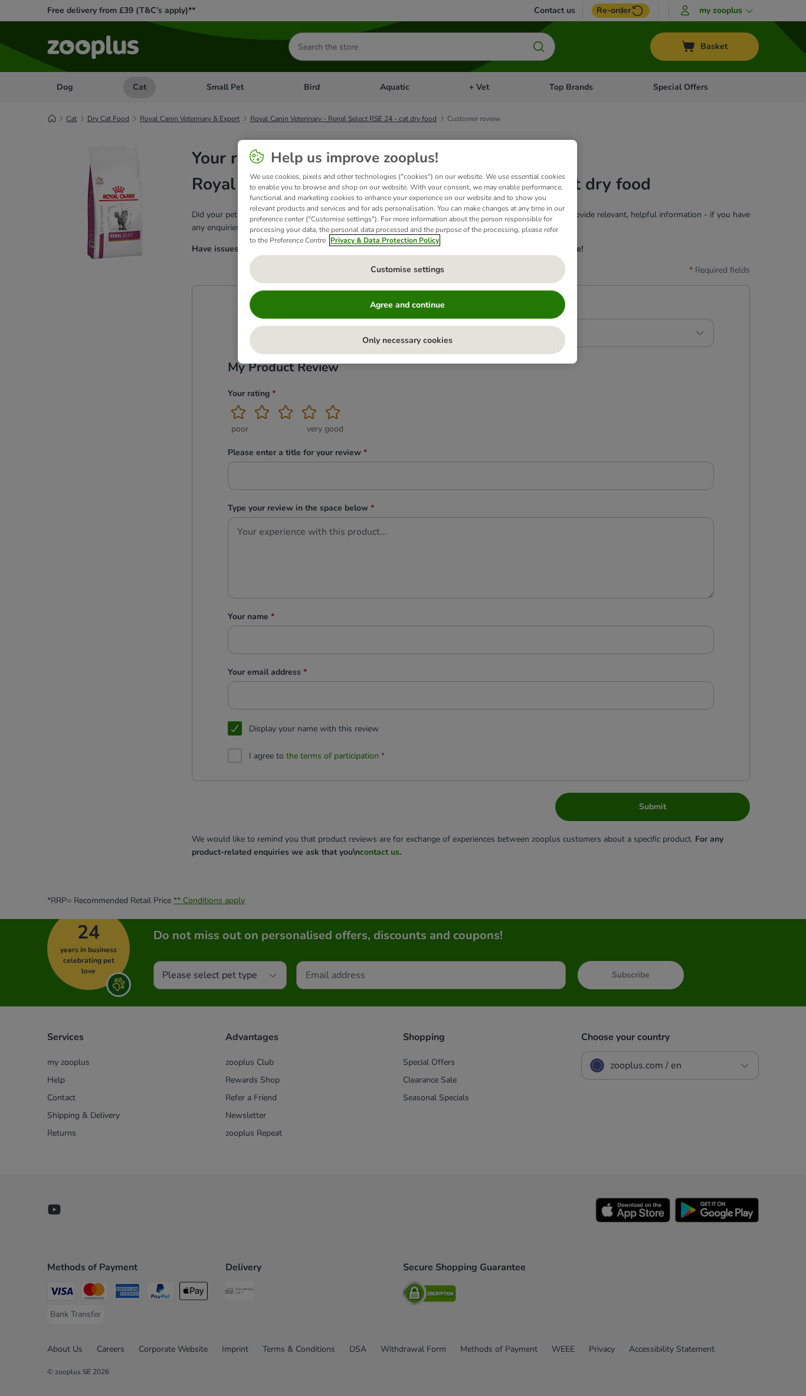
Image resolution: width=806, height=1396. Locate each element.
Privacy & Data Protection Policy (384, 240)
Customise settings (407, 269)
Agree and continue (407, 304)
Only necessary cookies (407, 340)
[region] (407, 252)
